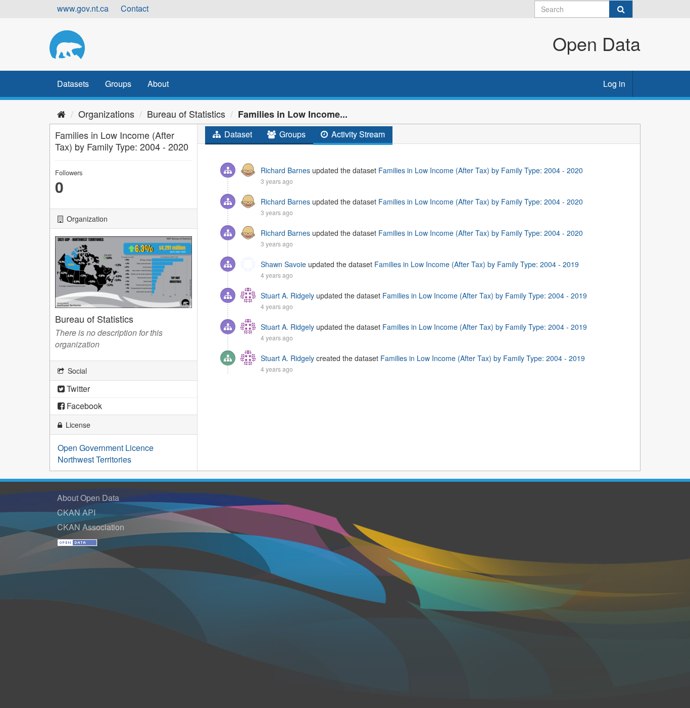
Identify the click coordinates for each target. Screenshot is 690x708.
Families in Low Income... (293, 114)
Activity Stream (357, 134)
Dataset (237, 134)
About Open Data (88, 497)
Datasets (73, 83)
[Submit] (620, 9)
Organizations (106, 113)
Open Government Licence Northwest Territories (106, 453)
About (158, 83)
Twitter (77, 388)
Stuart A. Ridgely (287, 295)
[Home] (61, 113)
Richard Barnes (285, 170)
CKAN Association (90, 527)
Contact (135, 8)
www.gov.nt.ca (83, 8)
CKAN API (76, 512)
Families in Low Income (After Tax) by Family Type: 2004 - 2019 (476, 264)
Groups (118, 83)
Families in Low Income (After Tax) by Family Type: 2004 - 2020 (480, 170)
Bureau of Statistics (186, 113)
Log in (614, 83)
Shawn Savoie (283, 264)
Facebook (83, 406)
